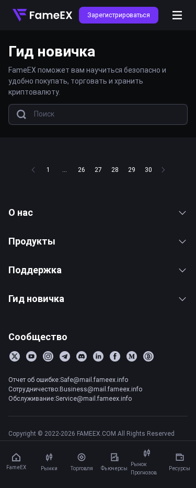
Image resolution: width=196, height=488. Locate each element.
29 (131, 169)
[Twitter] (14, 356)
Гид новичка (36, 299)
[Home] (42, 15)
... (64, 169)
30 (148, 169)
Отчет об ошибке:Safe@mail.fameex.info (68, 380)
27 (98, 169)
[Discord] (81, 356)
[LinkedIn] (98, 356)
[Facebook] (115, 356)
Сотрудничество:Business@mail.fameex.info (75, 389)
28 (115, 169)
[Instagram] (48, 356)
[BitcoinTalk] (148, 356)
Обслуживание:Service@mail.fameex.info (70, 398)
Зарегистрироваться (118, 15)
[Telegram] (65, 356)
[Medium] (131, 356)
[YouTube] (31, 356)
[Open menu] (177, 15)
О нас (20, 212)
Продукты (31, 241)
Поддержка (35, 270)
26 (81, 169)
